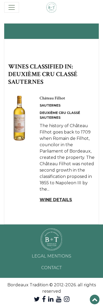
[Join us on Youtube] (59, 299)
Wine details (56, 199)
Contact (51, 267)
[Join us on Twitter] (37, 299)
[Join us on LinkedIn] (51, 299)
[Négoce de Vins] (51, 7)
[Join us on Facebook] (44, 299)
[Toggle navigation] (11, 7)
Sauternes (50, 105)
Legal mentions (51, 256)
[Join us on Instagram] (66, 299)
